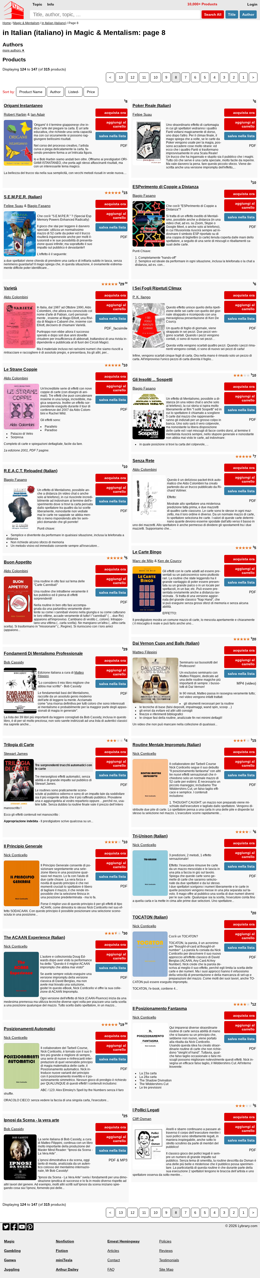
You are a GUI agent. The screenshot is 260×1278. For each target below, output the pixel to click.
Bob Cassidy (14, 662)
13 (121, 77)
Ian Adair (38, 114)
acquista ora (115, 113)
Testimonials (169, 1260)
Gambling (12, 1251)
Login (252, 4)
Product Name (30, 92)
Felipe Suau (142, 114)
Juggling (12, 1269)
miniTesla (64, 1260)
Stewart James (16, 753)
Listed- (73, 92)
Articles (113, 1251)
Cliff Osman (142, 1119)
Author (248, 14)
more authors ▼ (14, 50)
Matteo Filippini (145, 652)
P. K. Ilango (142, 297)
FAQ (111, 1269)
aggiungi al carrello (116, 124)
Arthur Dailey (67, 1269)
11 (144, 77)
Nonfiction (65, 1241)
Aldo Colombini (16, 297)
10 (156, 77)
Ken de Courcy (170, 561)
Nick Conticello (144, 753)
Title (232, 14)
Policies (165, 1241)
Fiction (62, 1251)
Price (91, 92)
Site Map (166, 1269)
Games (10, 1260)
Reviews (166, 1251)
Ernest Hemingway (123, 1241)
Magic (9, 1241)
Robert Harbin (15, 114)
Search (212, 14)
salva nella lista (112, 136)
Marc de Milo (143, 561)
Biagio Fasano (144, 196)
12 (133, 77)
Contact (113, 1260)
